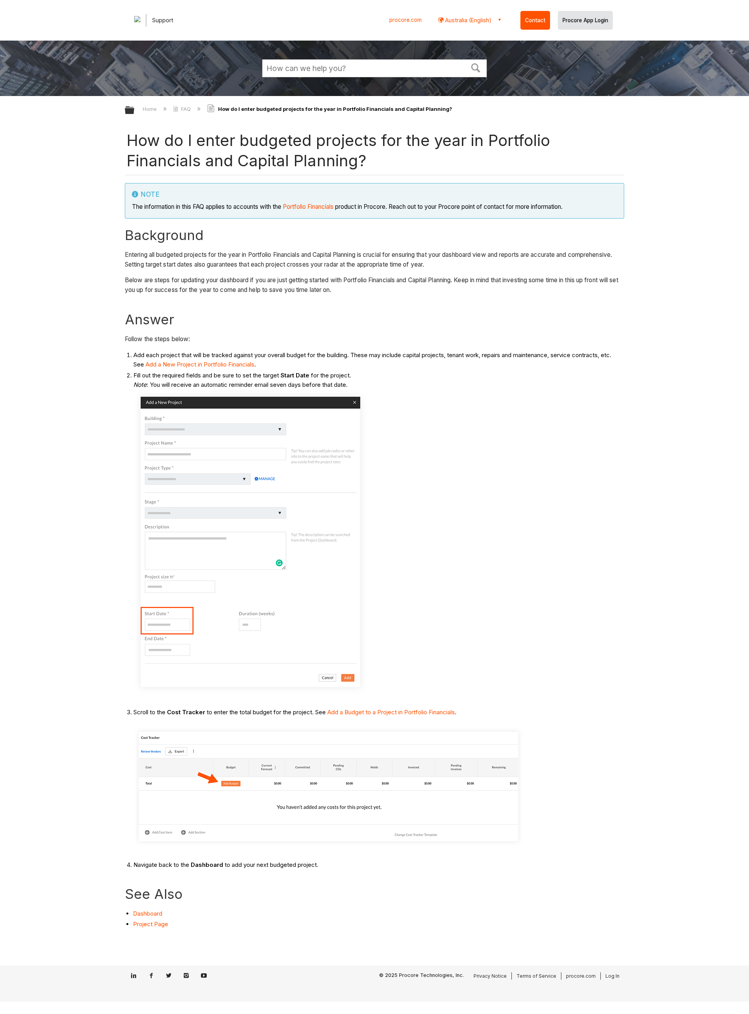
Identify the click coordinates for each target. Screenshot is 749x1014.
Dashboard (147, 913)
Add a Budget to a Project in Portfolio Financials (391, 712)
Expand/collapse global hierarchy (134, 110)
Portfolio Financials (308, 206)
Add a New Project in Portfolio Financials (200, 364)
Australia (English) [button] (468, 20)
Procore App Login (585, 20)
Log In (612, 976)
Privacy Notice (490, 976)
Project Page (150, 924)
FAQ (185, 109)
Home (150, 109)
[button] (476, 67)
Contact (535, 20)
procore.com (405, 20)
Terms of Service (536, 976)
